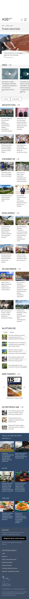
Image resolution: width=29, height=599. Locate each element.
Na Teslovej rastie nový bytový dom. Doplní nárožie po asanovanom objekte (6, 258)
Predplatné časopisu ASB (9, 559)
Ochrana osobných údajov (9, 568)
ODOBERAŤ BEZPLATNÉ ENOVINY (14, 538)
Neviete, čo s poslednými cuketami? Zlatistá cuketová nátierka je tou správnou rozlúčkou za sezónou (21, 517)
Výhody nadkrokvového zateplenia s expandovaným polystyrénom (16, 419)
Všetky (6, 99)
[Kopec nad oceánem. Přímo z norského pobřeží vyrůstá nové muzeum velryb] (22, 446)
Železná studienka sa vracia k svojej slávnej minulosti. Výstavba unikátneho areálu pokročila (16, 337)
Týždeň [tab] (5, 332)
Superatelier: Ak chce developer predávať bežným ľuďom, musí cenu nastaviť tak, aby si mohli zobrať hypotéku (22, 124)
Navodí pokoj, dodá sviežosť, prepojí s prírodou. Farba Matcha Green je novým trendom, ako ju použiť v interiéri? (7, 487)
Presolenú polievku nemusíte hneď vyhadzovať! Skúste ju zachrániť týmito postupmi (7, 516)
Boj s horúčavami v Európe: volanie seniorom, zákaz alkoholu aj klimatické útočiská (6, 314)
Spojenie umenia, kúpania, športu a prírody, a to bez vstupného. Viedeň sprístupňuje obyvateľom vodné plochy (17, 351)
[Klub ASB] (21, 19)
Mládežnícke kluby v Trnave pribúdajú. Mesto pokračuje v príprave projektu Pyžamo (6, 148)
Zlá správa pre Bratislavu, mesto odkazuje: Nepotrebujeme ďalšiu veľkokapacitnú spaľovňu (22, 316)
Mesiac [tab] (12, 332)
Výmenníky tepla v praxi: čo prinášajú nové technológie (6, 174)
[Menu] (25, 19)
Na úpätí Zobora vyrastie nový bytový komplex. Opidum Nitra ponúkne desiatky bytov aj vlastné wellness (6, 232)
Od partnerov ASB (10, 407)
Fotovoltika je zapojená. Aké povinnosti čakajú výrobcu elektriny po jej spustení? (16, 358)
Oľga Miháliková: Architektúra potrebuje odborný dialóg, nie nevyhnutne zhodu (22, 148)
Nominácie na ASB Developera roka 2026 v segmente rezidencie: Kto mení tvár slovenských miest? (9, 85)
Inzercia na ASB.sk (7, 562)
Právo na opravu (7, 565)
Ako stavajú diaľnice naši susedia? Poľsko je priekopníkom (17, 366)
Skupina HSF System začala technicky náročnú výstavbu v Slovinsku (16, 427)
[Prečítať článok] (14, 44)
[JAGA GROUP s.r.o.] (6, 580)
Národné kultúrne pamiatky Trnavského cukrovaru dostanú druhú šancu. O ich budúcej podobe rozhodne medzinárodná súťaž (22, 233)
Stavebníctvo (8, 159)
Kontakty (4, 556)
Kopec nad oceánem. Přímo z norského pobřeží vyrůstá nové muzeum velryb (21, 455)
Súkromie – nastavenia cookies (10, 571)
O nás (3, 553)
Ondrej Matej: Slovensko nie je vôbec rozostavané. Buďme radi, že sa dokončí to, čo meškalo (22, 201)
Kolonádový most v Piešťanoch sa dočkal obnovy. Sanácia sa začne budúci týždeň (17, 344)
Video (4, 65)
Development (8, 213)
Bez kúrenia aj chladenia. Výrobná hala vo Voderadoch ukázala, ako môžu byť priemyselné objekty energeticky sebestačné (22, 289)
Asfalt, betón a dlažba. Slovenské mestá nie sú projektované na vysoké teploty (6, 286)
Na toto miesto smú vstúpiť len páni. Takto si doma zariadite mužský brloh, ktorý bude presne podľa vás (20, 487)
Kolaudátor (16, 99)
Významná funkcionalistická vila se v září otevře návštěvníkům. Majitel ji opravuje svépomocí (8, 457)
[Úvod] (7, 19)
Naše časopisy (9, 374)
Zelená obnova (9, 269)
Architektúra (9, 105)
